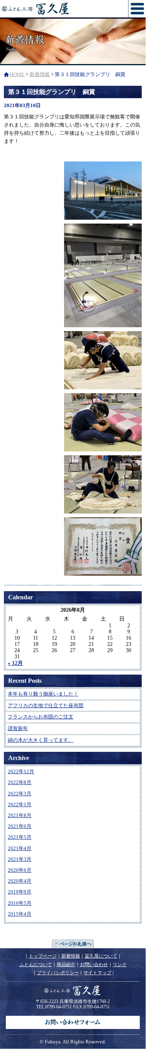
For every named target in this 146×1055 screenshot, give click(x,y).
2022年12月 (21, 771)
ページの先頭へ (73, 943)
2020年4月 (19, 881)
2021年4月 (19, 848)
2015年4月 (19, 914)
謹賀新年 (18, 728)
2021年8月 (19, 815)
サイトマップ (97, 972)
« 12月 (15, 663)
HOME (17, 74)
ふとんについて (35, 964)
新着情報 (40, 74)
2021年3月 (19, 859)
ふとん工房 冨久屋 (55, 8)
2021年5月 (19, 837)
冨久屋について (101, 956)
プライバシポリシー (58, 972)
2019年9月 (19, 892)
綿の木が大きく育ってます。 (40, 740)
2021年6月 (19, 826)
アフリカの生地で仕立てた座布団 (45, 705)
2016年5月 (19, 903)
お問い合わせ (94, 964)
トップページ (43, 956)
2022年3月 (19, 793)
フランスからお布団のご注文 (40, 717)
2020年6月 (19, 870)
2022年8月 (19, 782)
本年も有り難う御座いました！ (43, 694)
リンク (120, 964)
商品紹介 (66, 964)
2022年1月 (19, 804)
